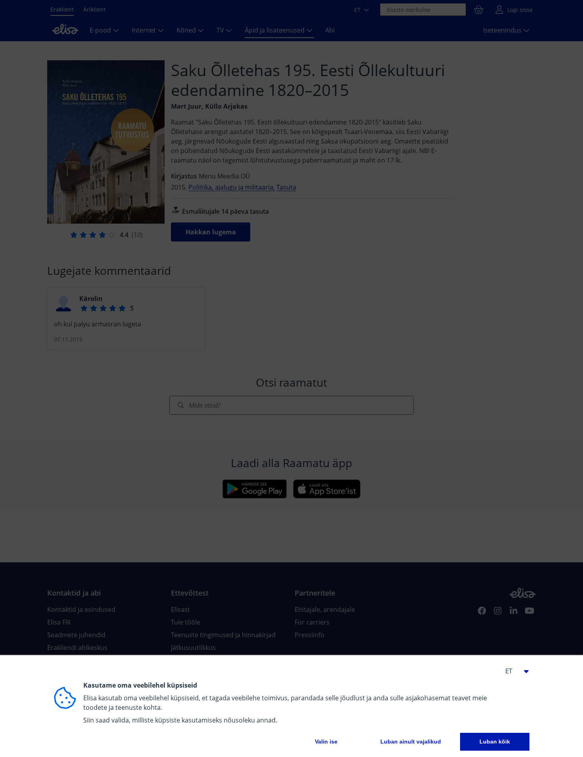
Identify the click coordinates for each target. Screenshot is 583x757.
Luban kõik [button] (494, 741)
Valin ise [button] (326, 741)
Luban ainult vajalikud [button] (410, 741)
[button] (513, 670)
